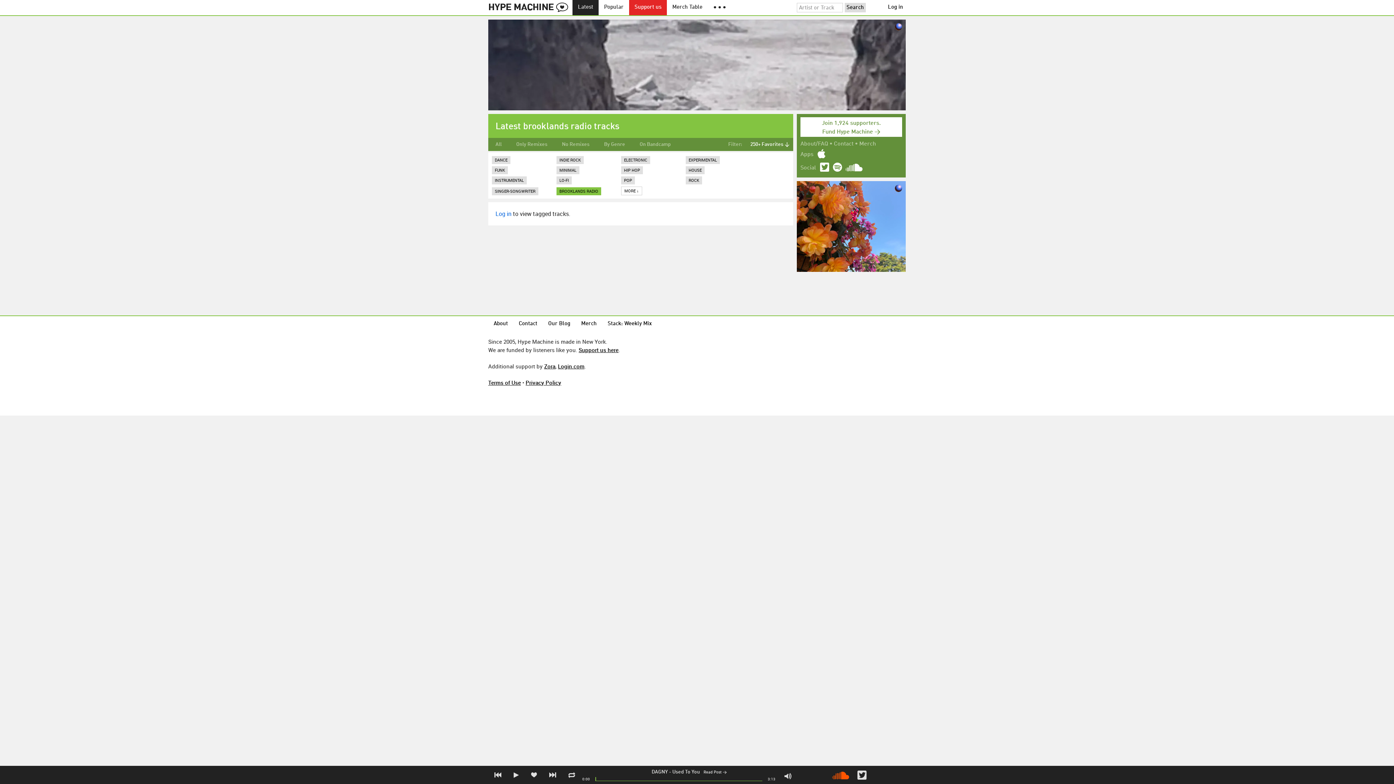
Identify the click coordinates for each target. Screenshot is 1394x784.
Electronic (635, 160)
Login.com (571, 366)
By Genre (614, 144)
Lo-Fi (564, 180)
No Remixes (576, 144)
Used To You (686, 772)
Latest (585, 7)
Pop (628, 180)
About (501, 324)
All (499, 144)
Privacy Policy (543, 382)
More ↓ (631, 190)
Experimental (703, 160)
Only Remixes (531, 144)
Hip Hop (632, 170)
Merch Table (687, 7)
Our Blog (559, 324)
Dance (501, 160)
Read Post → (715, 773)
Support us (648, 7)
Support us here (599, 350)
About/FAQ (814, 144)
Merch (867, 144)
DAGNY (660, 772)
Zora (549, 366)
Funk (500, 170)
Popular (614, 7)
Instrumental (509, 180)
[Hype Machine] (530, 7)
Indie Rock (570, 160)
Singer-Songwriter (515, 191)
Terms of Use (504, 382)
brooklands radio (578, 191)
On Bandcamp (655, 144)
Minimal (567, 170)
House (695, 170)
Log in (895, 7)
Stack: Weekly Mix (630, 324)
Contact (843, 144)
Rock (694, 180)
